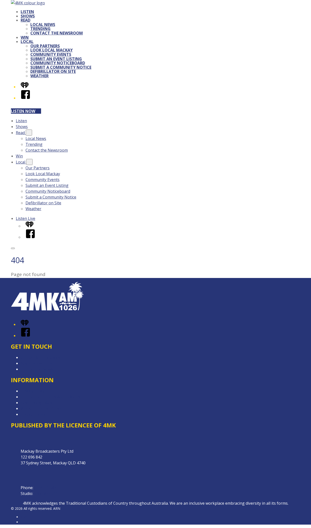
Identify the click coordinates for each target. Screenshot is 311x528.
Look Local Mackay (51, 50)
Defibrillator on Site (53, 71)
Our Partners (45, 46)
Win (25, 37)
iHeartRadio (30, 522)
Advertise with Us (36, 363)
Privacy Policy (33, 391)
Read (25, 20)
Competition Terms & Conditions (50, 396)
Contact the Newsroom (56, 33)
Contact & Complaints (40, 357)
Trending (40, 28)
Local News (42, 24)
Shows (28, 16)
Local (27, 41)
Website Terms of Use (41, 408)
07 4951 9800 (46, 487)
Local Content (33, 414)
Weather (39, 75)
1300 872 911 (46, 493)
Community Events (50, 54)
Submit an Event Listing (56, 58)
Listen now (23, 111)
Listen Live (25, 218)
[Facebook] (25, 98)
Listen (27, 11)
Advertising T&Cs (36, 402)
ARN (24, 517)
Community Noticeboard (57, 63)
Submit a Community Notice (60, 67)
